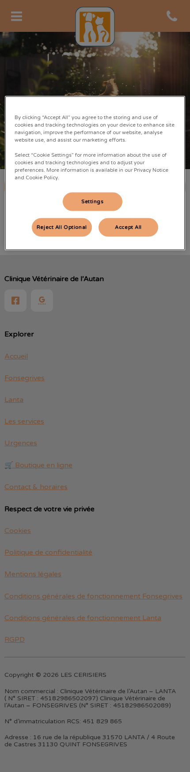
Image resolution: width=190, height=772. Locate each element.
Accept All (128, 227)
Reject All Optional (62, 227)
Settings (92, 202)
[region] (95, 173)
